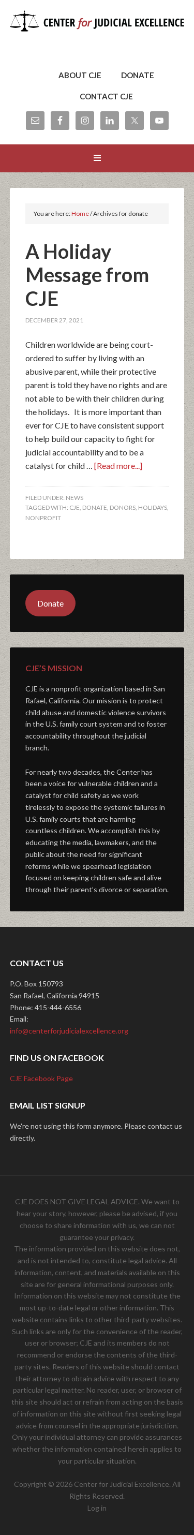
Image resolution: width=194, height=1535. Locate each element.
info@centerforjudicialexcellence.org (69, 1030)
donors (123, 507)
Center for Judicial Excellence (97, 36)
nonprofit (43, 518)
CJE (74, 507)
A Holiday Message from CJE (87, 274)
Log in (97, 1507)
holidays (152, 507)
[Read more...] (118, 465)
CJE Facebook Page (41, 1078)
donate (94, 507)
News (74, 497)
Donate (50, 603)
